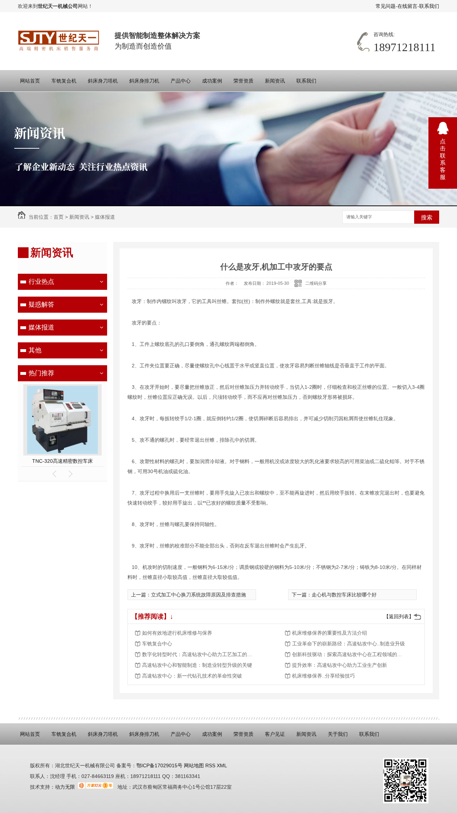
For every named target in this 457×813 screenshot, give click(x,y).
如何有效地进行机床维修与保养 (177, 633)
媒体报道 (105, 217)
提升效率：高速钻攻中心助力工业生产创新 (339, 665)
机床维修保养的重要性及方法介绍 (329, 633)
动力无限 (65, 787)
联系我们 (429, 6)
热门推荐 (41, 373)
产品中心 (181, 81)
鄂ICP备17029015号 (159, 765)
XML (222, 765)
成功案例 (212, 81)
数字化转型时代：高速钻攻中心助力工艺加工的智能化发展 (199, 654)
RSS (211, 765)
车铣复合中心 (157, 643)
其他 (35, 350)
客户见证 (275, 734)
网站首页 (30, 81)
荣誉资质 (243, 81)
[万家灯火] (95, 787)
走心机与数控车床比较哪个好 (344, 595)
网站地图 (193, 765)
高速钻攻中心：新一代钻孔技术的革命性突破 (192, 676)
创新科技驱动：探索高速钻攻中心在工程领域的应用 (349, 654)
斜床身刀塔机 (103, 81)
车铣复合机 (63, 81)
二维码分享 (316, 283)
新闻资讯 (275, 81)
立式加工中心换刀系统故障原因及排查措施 (198, 595)
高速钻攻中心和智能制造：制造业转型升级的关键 (197, 665)
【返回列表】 (399, 616)
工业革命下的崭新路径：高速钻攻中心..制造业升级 (348, 643)
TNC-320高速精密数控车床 (62, 461)
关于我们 (338, 734)
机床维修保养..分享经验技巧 (323, 676)
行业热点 (41, 281)
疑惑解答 (41, 304)
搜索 (426, 217)
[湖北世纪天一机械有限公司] (59, 41)
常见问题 (386, 6)
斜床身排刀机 (144, 81)
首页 (59, 217)
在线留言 (407, 6)
